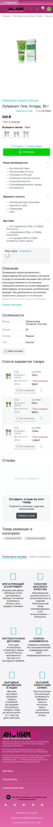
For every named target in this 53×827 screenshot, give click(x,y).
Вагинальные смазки (35, 538)
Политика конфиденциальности (26, 817)
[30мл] (6, 134)
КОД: (38, 111)
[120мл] (25, 134)
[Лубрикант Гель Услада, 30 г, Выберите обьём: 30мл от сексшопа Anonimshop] (26, 51)
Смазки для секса (13, 538)
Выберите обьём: (12, 127)
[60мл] (16, 134)
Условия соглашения (26, 812)
